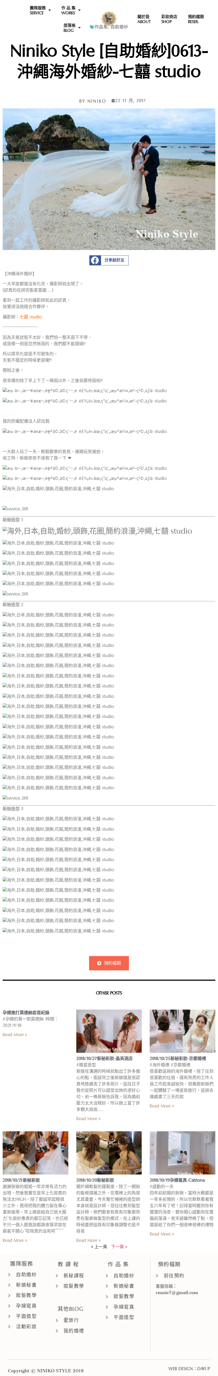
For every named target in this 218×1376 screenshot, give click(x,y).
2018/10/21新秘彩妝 (21, 1180)
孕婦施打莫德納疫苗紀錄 (26, 1012)
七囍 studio (31, 317)
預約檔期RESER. (196, 19)
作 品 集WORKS (68, 10)
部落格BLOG (70, 28)
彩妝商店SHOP (169, 19)
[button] (109, 260)
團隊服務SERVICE (38, 10)
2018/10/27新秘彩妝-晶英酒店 (104, 1058)
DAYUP (203, 1368)
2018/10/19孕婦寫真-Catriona (177, 1180)
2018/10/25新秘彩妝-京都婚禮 (178, 1058)
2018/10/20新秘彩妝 (95, 1180)
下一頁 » (119, 1247)
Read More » (15, 1034)
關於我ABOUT (144, 19)
